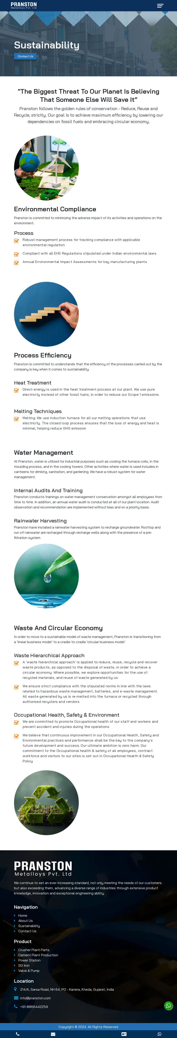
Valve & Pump (28, 970)
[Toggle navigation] (160, 5)
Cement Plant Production (37, 955)
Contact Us (25, 56)
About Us (25, 920)
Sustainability (28, 926)
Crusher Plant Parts (33, 950)
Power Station (29, 960)
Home (22, 915)
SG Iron (23, 965)
